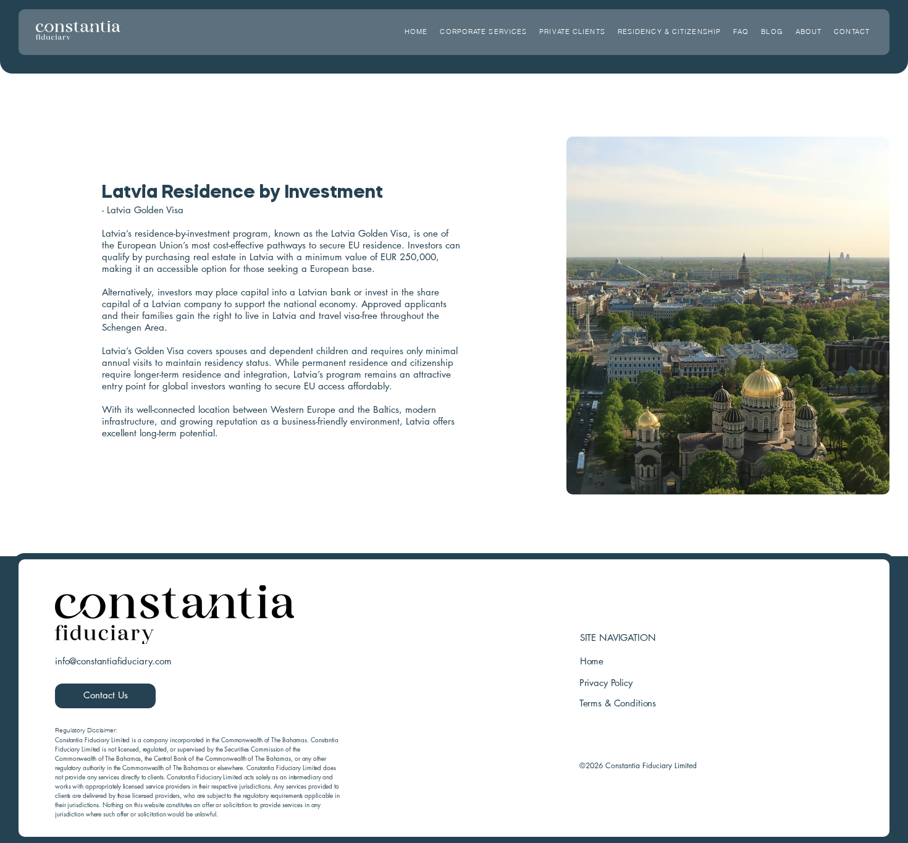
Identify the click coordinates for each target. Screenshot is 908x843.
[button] (572, 31)
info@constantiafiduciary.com (113, 661)
